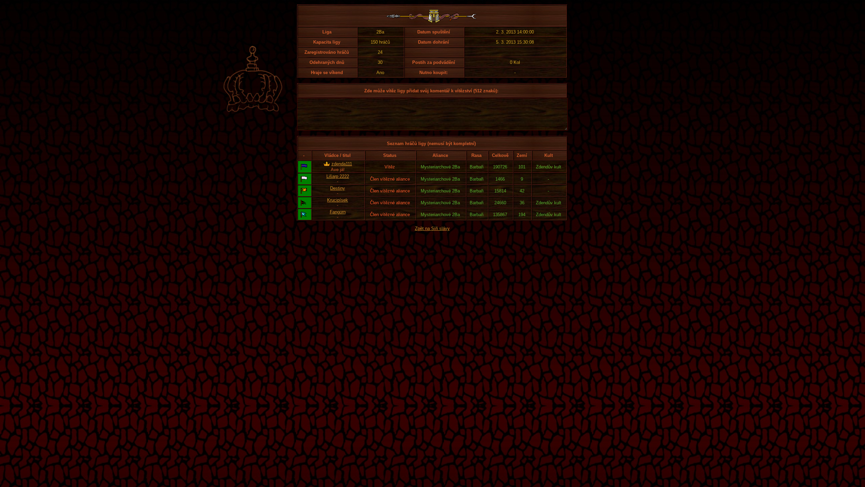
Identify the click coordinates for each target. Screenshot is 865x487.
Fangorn (338, 211)
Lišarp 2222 (337, 176)
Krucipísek (337, 200)
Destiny (337, 188)
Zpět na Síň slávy (432, 228)
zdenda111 (341, 163)
